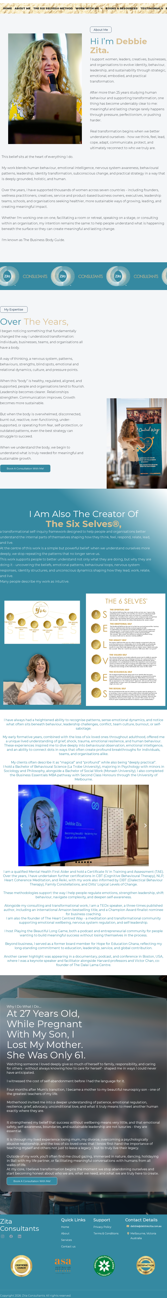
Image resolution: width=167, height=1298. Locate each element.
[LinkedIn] (19, 1236)
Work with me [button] (88, 8)
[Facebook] (11, 1236)
